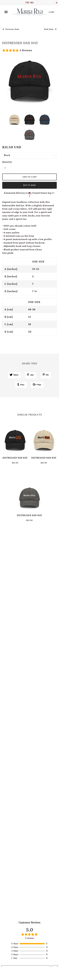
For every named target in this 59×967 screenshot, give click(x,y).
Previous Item (12, 29)
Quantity (6, 162)
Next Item (49, 29)
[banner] (29, 12)
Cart (51, 12)
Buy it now (29, 185)
